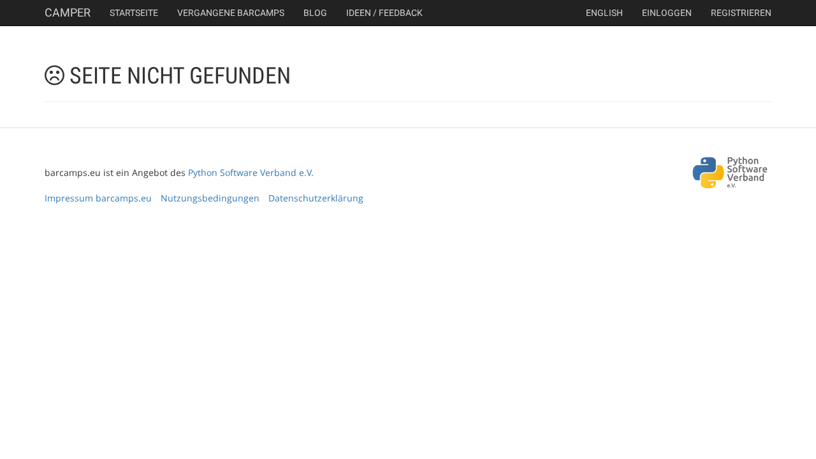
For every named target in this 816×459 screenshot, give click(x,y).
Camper (68, 12)
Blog (315, 13)
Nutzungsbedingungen (210, 198)
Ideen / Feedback (384, 13)
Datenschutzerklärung (315, 198)
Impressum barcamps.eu (98, 198)
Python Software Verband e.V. (251, 172)
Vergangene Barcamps (230, 13)
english (604, 13)
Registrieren (741, 13)
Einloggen (667, 13)
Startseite (134, 13)
